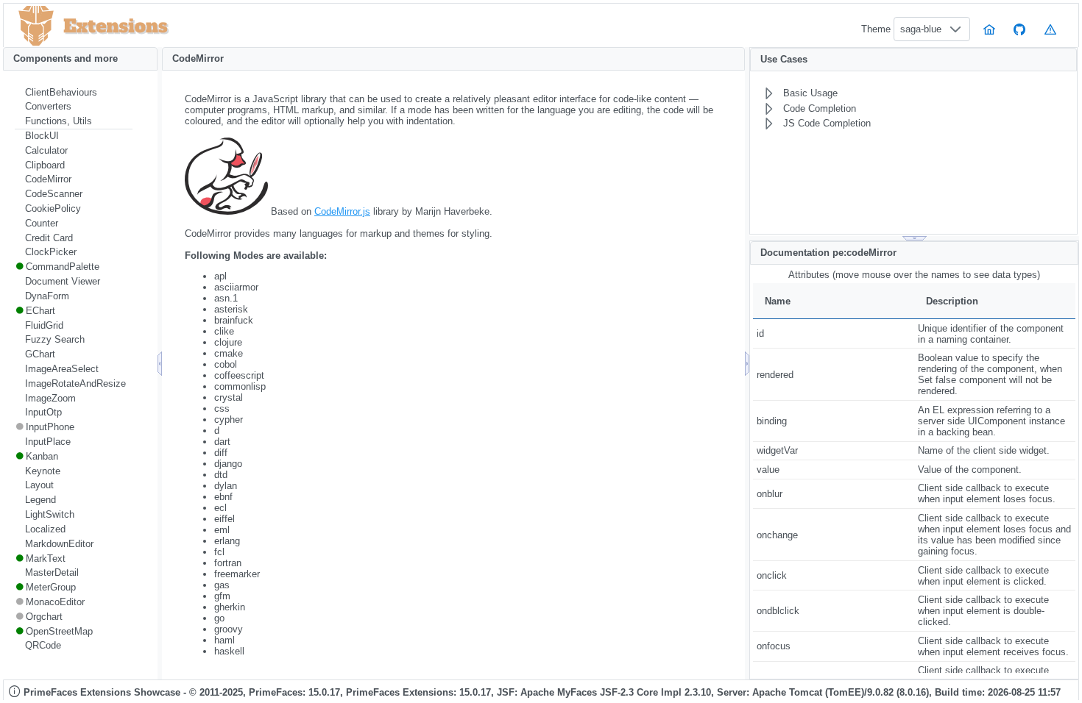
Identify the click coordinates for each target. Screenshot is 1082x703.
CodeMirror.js (342, 211)
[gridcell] (833, 333)
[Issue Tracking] (1050, 29)
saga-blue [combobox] (920, 29)
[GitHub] (1020, 29)
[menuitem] (73, 92)
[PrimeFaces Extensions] (36, 26)
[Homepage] (989, 29)
